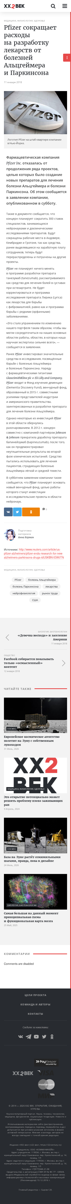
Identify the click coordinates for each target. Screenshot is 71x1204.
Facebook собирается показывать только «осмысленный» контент (29, 663)
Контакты (35, 1014)
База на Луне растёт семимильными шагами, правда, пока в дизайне (32, 859)
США (35, 600)
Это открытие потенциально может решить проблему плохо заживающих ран (33, 801)
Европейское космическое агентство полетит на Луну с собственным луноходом (32, 740)
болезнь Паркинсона (25, 586)
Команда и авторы (35, 1004)
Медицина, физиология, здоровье (24, 20)
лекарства (51, 586)
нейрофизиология (24, 593)
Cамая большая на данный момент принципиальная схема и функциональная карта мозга (31, 917)
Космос (11, 728)
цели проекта (36, 995)
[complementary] (70, 608)
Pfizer (18, 580)
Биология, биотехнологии (52, 631)
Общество (9, 655)
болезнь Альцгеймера (42, 580)
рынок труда (50, 593)
